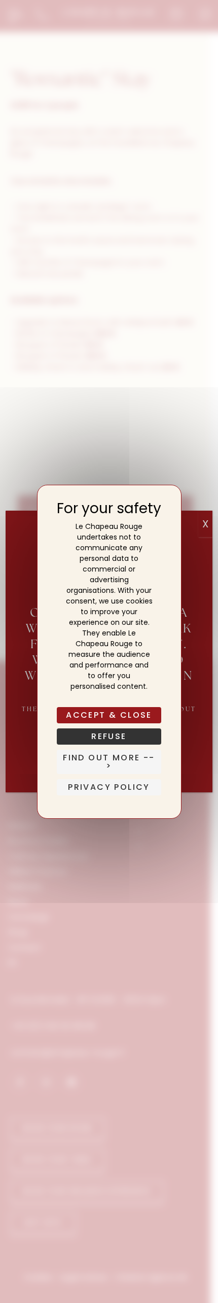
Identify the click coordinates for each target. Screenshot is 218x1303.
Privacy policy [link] (109, 787)
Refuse (108, 736)
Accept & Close (109, 715)
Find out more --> (109, 762)
